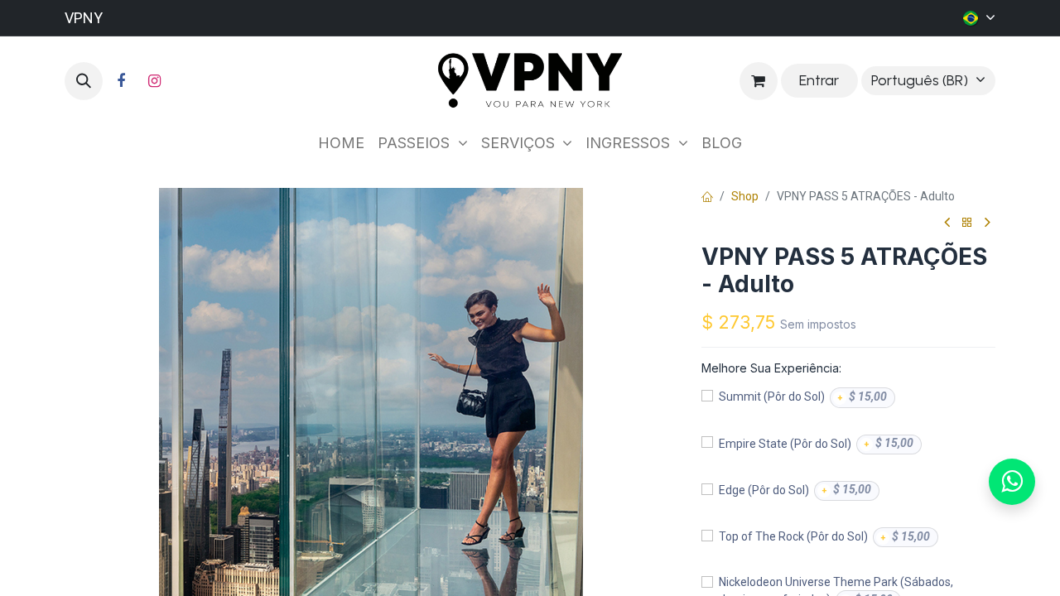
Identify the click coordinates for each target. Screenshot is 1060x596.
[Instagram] (154, 81)
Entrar (819, 80)
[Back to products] (967, 223)
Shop (745, 196)
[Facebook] (121, 81)
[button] (84, 81)
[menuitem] (341, 143)
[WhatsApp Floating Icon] (1012, 482)
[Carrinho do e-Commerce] (759, 81)
